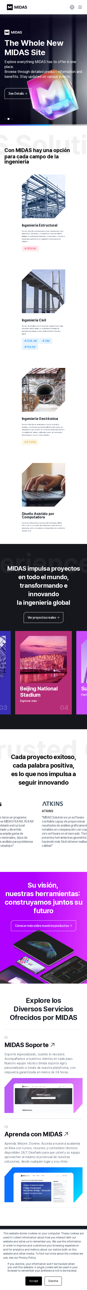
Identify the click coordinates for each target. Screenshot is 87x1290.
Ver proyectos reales (42, 617)
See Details (16, 93)
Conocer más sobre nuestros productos (42, 926)
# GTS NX (30, 442)
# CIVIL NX (31, 341)
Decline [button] (53, 1281)
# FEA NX (30, 347)
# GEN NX (30, 248)
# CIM (46, 341)
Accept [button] (33, 1281)
